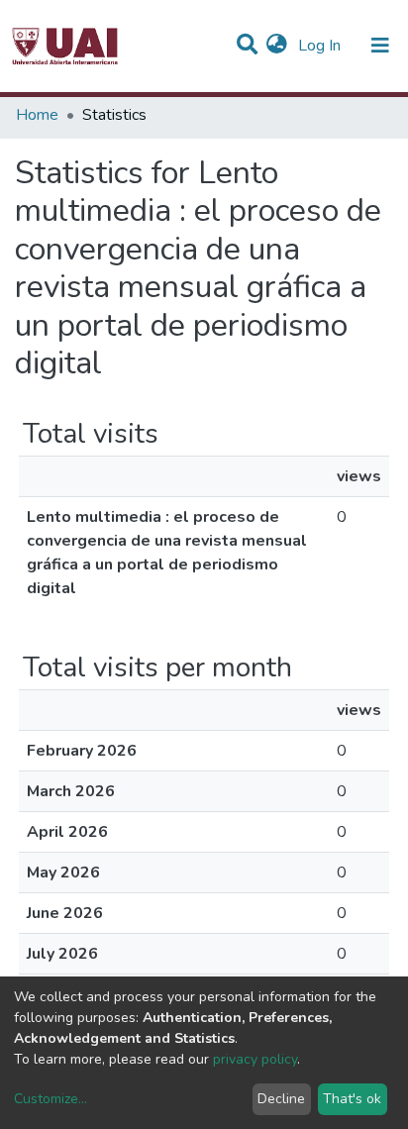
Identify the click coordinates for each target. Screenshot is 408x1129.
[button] (276, 45)
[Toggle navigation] (380, 45)
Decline (281, 1098)
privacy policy (255, 1059)
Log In (321, 45)
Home (37, 115)
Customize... (50, 1098)
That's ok (352, 1098)
